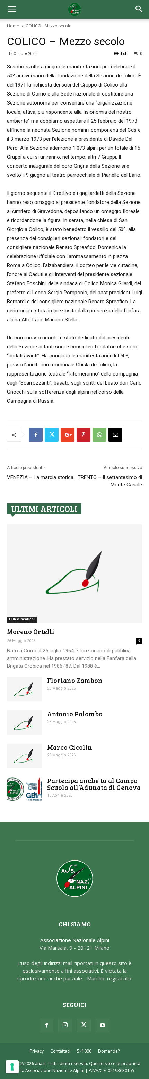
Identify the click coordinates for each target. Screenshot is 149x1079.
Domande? (109, 1051)
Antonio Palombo (75, 713)
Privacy (37, 1051)
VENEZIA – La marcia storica (40, 477)
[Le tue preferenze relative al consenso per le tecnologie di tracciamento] (12, 1066)
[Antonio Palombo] (24, 722)
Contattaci (60, 1051)
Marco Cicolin (69, 747)
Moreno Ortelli (30, 631)
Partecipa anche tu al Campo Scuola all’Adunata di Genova (94, 784)
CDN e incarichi (22, 619)
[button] (139, 9)
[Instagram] (65, 1025)
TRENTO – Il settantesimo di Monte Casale (110, 481)
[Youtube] (102, 1025)
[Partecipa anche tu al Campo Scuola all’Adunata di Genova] (24, 789)
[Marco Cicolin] (24, 756)
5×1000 (84, 1051)
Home (13, 26)
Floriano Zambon (75, 680)
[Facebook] (46, 1025)
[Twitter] (84, 1025)
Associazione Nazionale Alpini (74, 940)
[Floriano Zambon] (24, 689)
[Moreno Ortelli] (74, 573)
